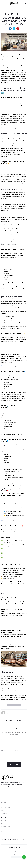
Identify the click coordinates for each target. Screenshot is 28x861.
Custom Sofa (4, 805)
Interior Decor (4, 813)
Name (3, 750)
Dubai (5, 784)
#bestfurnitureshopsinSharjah (14, 705)
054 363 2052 (11, 790)
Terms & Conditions (5, 826)
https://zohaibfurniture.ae (14, 794)
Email (16, 750)
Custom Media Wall (5, 807)
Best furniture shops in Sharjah (14, 10)
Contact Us (3, 820)
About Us (3, 823)
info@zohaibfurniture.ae (14, 792)
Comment (4, 740)
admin (8, 713)
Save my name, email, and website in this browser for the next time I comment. (13, 758)
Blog (14, 854)
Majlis (2, 810)
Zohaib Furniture (22, 695)
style (2, 690)
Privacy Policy (4, 829)
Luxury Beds (3, 802)
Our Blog (3, 831)
